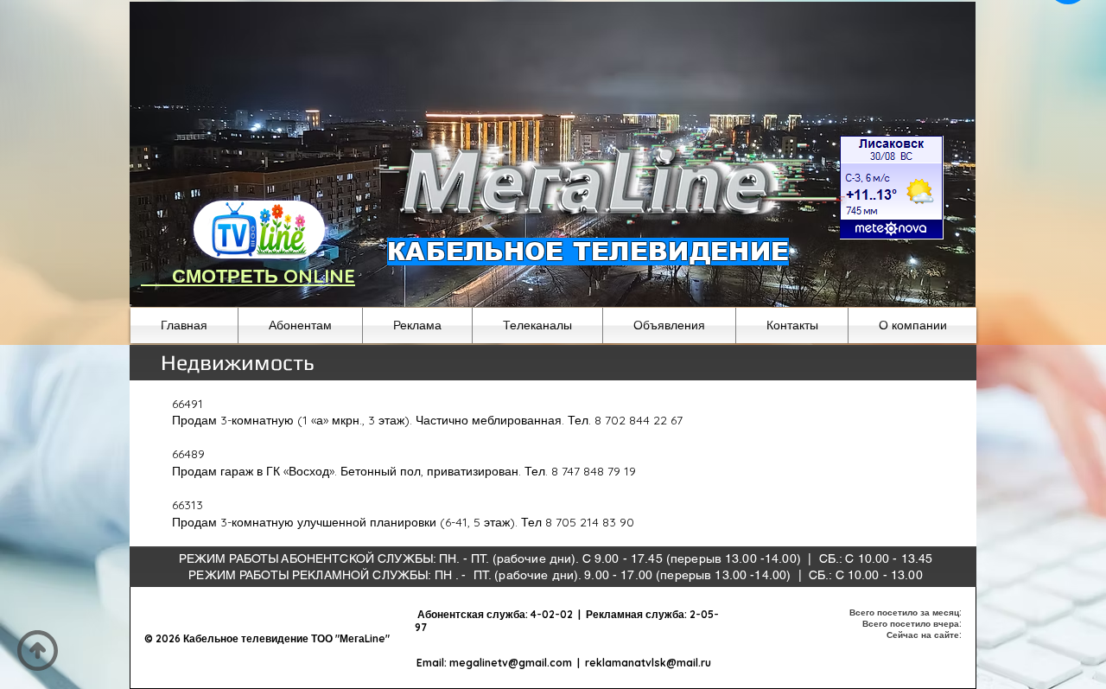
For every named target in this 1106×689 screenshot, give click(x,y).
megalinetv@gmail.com (510, 662)
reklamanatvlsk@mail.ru (648, 662)
